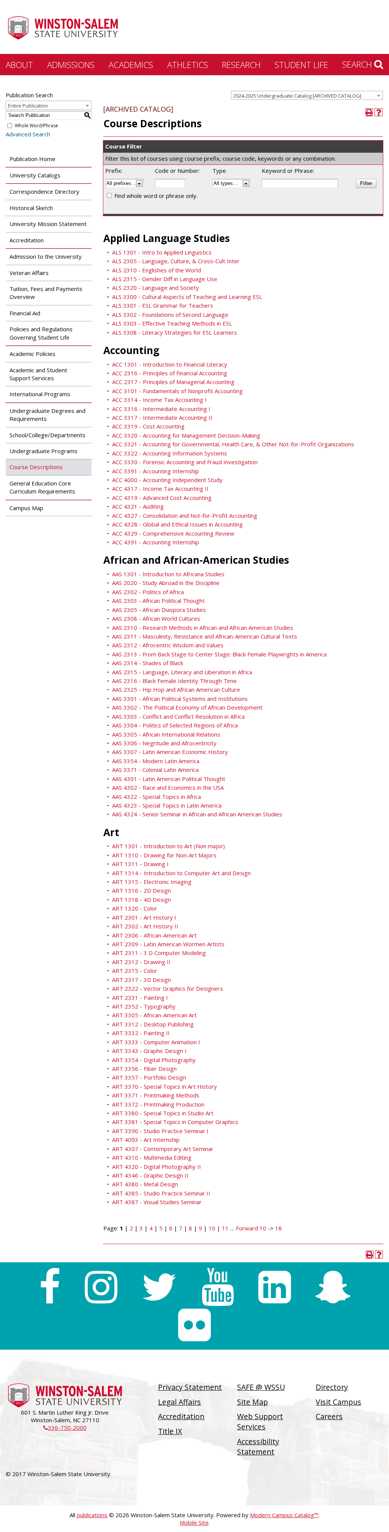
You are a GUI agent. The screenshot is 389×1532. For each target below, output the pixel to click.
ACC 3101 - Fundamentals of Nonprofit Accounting (177, 391)
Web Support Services (260, 1421)
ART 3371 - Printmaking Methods (155, 1095)
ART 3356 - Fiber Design (144, 1068)
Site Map (252, 1402)
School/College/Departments (47, 435)
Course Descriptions (36, 467)
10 (212, 1228)
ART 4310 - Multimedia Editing (151, 1157)
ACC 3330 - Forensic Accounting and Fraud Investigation (185, 462)
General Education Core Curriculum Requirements (42, 487)
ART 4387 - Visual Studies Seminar (157, 1202)
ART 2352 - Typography (144, 1006)
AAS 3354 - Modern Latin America (155, 761)
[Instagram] (101, 1287)
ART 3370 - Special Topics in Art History (164, 1086)
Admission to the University (45, 256)
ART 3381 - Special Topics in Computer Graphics (175, 1122)
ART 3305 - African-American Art (154, 1015)
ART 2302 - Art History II (145, 926)
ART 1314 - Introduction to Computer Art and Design (181, 873)
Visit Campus (338, 1402)
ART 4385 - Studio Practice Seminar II (161, 1193)
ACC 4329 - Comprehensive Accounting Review (173, 533)
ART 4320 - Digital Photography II (156, 1166)
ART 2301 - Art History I (144, 917)
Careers (329, 1416)
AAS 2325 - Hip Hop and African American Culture (176, 689)
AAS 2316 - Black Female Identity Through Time (174, 681)
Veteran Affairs (29, 273)
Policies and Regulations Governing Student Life (41, 333)
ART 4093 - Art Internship (146, 1139)
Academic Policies (32, 353)
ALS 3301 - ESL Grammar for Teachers (162, 305)
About (19, 64)
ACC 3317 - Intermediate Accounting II (162, 417)
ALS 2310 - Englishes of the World (156, 270)
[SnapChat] (333, 1287)
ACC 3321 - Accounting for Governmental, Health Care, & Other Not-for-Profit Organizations (233, 444)
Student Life (301, 64)
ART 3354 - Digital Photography (154, 1060)
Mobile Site (194, 1522)
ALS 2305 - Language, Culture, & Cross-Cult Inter (176, 261)
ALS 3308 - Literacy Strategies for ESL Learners (174, 332)
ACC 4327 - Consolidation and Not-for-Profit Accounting (184, 515)
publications (92, 1515)
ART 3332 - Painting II (141, 1033)
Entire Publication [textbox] (28, 105)
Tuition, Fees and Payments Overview (45, 292)
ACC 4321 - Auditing (138, 506)
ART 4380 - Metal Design (145, 1184)
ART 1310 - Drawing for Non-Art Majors (164, 855)
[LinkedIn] (274, 1287)
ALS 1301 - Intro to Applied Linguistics (162, 252)
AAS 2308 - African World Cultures (156, 618)
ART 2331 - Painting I (140, 997)
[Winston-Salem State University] (63, 27)
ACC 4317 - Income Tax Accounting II (160, 488)
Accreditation (26, 240)
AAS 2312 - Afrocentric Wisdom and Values (167, 645)
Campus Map (26, 508)
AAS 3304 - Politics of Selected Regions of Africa (175, 725)
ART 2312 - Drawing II (141, 962)
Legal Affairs (179, 1402)
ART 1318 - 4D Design (141, 899)
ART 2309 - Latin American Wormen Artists (168, 944)
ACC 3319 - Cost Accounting (148, 426)
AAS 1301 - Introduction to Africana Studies (168, 574)
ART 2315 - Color (134, 970)
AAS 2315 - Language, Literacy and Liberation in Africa (182, 672)
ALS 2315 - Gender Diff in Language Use (164, 279)
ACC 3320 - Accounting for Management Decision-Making (186, 435)
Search (358, 64)
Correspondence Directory (44, 191)
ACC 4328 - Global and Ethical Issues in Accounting (177, 524)
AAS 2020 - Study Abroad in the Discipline (166, 583)
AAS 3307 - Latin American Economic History (170, 752)
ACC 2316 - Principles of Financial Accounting (169, 373)
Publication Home (32, 159)
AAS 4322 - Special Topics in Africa (156, 796)
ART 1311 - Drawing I (140, 864)
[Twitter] (159, 1287)
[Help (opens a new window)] (379, 112)
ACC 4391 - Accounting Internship (155, 542)
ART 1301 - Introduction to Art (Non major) (168, 846)
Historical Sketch (31, 208)
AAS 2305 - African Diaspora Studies (159, 609)
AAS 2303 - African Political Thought (158, 600)
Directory (332, 1387)
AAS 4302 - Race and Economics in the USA (168, 787)
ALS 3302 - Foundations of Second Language (170, 314)
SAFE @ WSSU (261, 1387)
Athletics (187, 64)
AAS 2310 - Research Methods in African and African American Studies (202, 627)
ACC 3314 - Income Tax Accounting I (159, 399)
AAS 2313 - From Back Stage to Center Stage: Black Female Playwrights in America (219, 654)
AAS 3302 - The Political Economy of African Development (187, 707)
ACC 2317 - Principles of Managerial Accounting (173, 382)
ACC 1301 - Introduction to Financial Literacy (169, 364)
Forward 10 (251, 1228)
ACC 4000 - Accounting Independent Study (167, 480)
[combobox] (307, 95)
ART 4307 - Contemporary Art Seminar (162, 1149)
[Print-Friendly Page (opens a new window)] (369, 112)
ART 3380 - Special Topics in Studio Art (162, 1113)
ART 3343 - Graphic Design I (149, 1051)
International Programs (39, 394)
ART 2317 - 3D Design (141, 979)
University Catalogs (34, 175)
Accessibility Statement (258, 1446)
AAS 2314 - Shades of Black (147, 663)
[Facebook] (49, 1287)
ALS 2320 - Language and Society (155, 287)
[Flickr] (194, 1325)
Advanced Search (28, 134)
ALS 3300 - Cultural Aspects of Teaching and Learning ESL (187, 296)
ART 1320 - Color (134, 908)
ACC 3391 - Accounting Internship (155, 471)
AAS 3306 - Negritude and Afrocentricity (164, 743)
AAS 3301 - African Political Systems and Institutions (180, 698)
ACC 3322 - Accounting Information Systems (169, 453)
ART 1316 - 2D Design (141, 890)
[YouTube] (217, 1287)
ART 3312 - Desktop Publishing (153, 1024)
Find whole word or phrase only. (156, 195)
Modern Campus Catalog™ (284, 1515)
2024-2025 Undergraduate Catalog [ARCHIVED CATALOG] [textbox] (297, 95)
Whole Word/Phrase (36, 125)
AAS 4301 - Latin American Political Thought (168, 779)
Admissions (71, 64)
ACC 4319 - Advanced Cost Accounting (162, 497)
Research (241, 64)
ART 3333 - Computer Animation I (156, 1042)
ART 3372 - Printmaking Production (158, 1104)
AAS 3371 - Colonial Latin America (155, 769)
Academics (131, 64)
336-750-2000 (65, 1427)
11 (225, 1228)
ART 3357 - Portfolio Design (149, 1077)
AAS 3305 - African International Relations (166, 734)
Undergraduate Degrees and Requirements (47, 414)
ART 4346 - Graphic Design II (150, 1175)
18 (278, 1228)
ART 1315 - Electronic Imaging (151, 881)
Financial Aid (24, 313)
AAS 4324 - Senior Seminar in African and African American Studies (197, 814)
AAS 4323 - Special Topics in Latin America (166, 805)
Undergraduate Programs (43, 451)
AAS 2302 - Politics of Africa (148, 592)
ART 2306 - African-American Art (154, 935)
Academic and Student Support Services (38, 374)
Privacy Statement (190, 1387)
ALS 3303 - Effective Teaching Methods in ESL (172, 323)
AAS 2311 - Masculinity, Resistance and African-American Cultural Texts (204, 636)
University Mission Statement (48, 224)
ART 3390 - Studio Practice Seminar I (160, 1131)
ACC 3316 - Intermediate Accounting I (161, 409)
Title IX (170, 1431)
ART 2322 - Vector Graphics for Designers (167, 988)
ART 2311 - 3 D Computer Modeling (159, 953)
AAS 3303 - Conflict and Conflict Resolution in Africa (178, 716)
